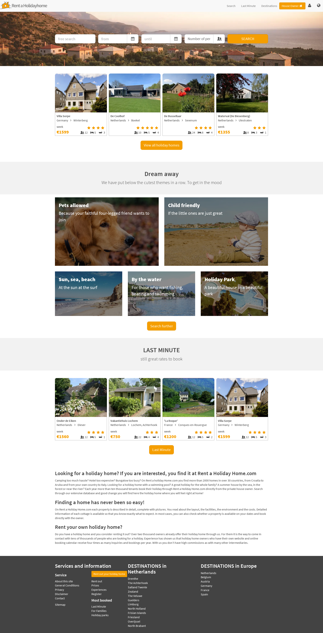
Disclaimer (61, 594)
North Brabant (137, 626)
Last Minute (248, 6)
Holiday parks (100, 615)
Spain (204, 594)
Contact (60, 598)
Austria (205, 581)
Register (96, 594)
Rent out (96, 581)
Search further (161, 326)
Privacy (59, 589)
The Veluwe (135, 596)
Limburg (133, 604)
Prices (95, 585)
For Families (99, 611)
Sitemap (60, 604)
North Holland (137, 608)
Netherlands (208, 573)
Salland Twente (137, 587)
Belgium (206, 577)
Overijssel (134, 621)
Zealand (133, 591)
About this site (64, 581)
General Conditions (67, 585)
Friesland (134, 617)
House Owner (290, 6)
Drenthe (133, 578)
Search (231, 6)
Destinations (269, 6)
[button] (309, 5)
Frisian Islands (137, 613)
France (205, 590)
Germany (206, 586)
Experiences (99, 589)
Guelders (133, 600)
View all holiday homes (161, 145)
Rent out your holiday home (109, 574)
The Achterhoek (138, 583)
